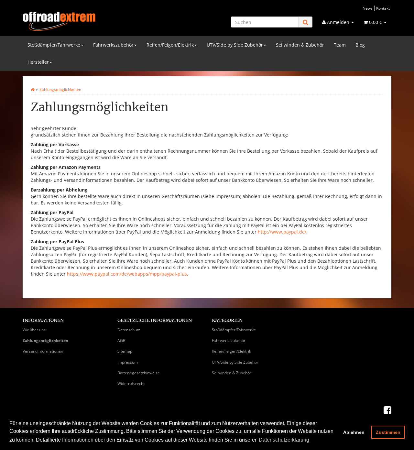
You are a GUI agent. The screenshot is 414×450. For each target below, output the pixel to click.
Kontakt (383, 8)
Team (340, 45)
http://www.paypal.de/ (282, 232)
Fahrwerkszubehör (113, 45)
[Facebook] (387, 410)
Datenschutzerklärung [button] (284, 440)
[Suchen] (305, 22)
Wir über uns (34, 330)
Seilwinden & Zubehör (300, 45)
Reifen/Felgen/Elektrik (170, 45)
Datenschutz (128, 330)
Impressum (127, 362)
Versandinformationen (43, 351)
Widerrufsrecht (131, 383)
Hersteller (38, 62)
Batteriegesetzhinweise (138, 373)
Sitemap (124, 351)
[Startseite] (32, 89)
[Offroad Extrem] (81, 21)
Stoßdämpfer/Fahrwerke (53, 45)
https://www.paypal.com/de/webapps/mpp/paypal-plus (127, 274)
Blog (360, 45)
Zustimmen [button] (388, 432)
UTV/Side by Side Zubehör (235, 45)
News (368, 8)
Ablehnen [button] (354, 432)
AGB (121, 340)
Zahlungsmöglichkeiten (45, 340)
